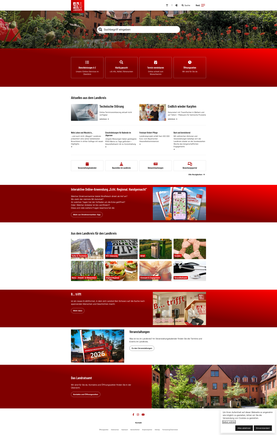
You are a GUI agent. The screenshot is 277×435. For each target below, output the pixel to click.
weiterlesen (103, 119)
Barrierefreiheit (134, 429)
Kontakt (138, 423)
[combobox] (186, 5)
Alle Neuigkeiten (195, 174)
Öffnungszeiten (103, 429)
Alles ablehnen (244, 428)
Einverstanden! (263, 428)
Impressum (124, 429)
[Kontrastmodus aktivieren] (176, 5)
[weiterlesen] (71, 146)
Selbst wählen (229, 422)
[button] (203, 5)
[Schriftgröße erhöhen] (167, 5)
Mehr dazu (77, 311)
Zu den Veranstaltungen (142, 348)
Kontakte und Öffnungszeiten (85, 394)
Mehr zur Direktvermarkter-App (87, 215)
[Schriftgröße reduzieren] (172, 5)
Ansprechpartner (147, 429)
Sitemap (157, 429)
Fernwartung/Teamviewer (170, 429)
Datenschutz (115, 429)
